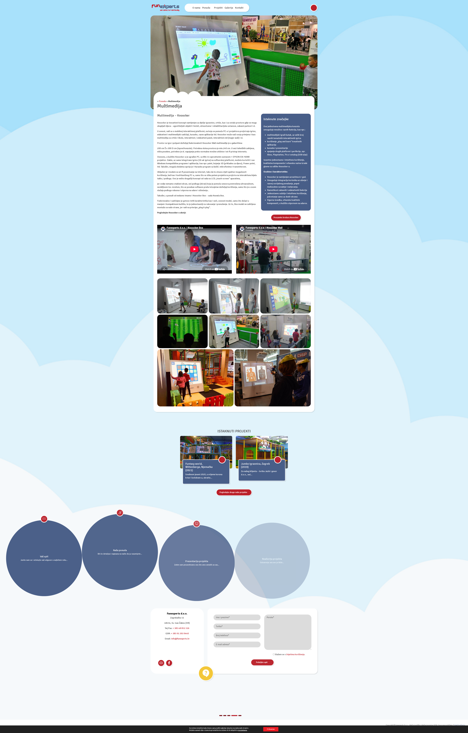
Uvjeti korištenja (459, 725)
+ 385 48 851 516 (181, 628)
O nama (196, 7)
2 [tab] (227, 715)
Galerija (229, 7)
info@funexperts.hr (180, 638)
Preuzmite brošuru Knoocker (286, 217)
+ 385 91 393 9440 (180, 633)
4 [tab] (235, 715)
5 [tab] (239, 715)
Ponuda (206, 7)
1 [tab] (222, 715)
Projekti (218, 7)
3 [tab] (231, 715)
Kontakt (239, 7)
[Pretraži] (313, 7)
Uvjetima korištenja (295, 654)
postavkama (242, 730)
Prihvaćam (271, 729)
